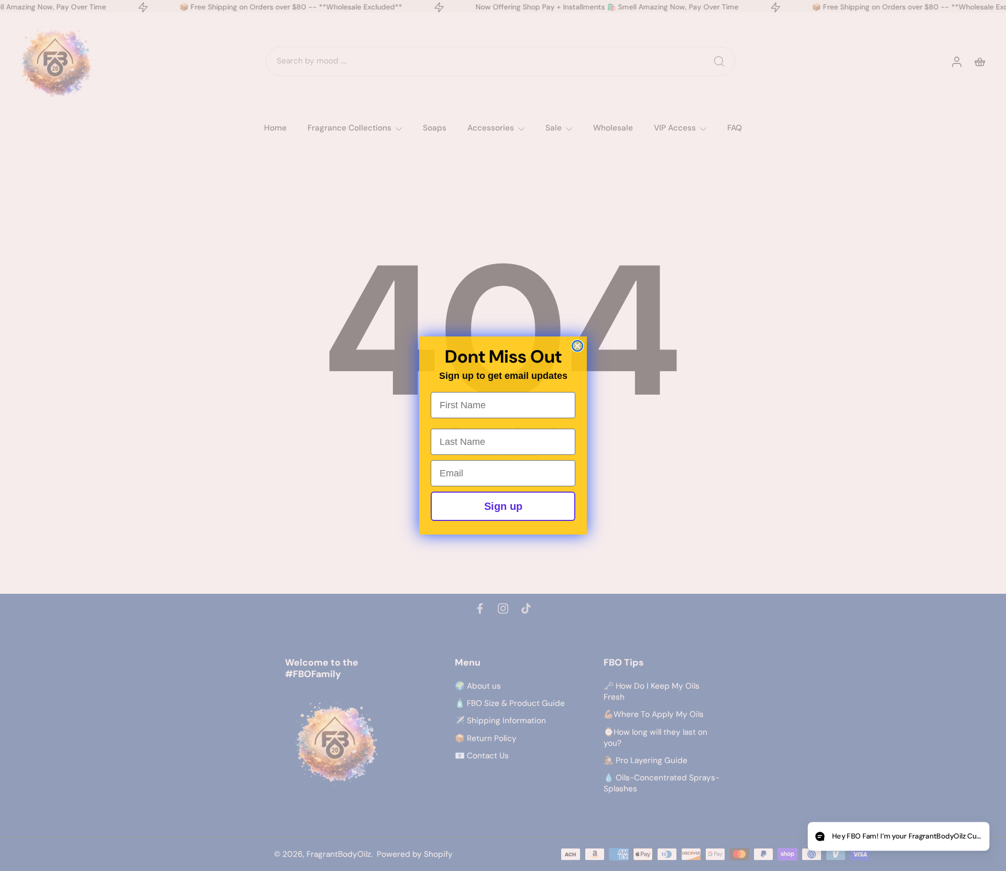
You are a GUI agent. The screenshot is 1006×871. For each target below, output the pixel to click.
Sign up (503, 506)
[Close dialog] (577, 346)
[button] (898, 836)
